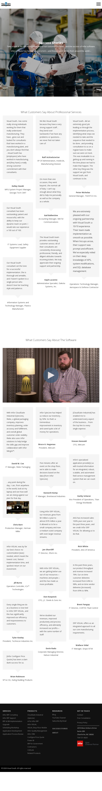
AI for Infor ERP (33, 721)
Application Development (12, 731)
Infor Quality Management (37, 731)
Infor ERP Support (9, 718)
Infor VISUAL (32, 724)
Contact (80, 715)
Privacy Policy (82, 722)
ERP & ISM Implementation (12, 721)
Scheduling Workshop (11, 728)
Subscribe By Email (59, 721)
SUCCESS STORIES (60, 728)
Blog (54, 714)
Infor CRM (31, 734)
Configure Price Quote (35, 737)
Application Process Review (13, 734)
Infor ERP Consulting (10, 715)
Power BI (30, 740)
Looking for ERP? (15, 767)
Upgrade (6, 724)
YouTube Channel (59, 718)
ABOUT (55, 733)
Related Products (33, 753)
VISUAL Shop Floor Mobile (37, 728)
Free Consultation (83, 718)
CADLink (30, 750)
